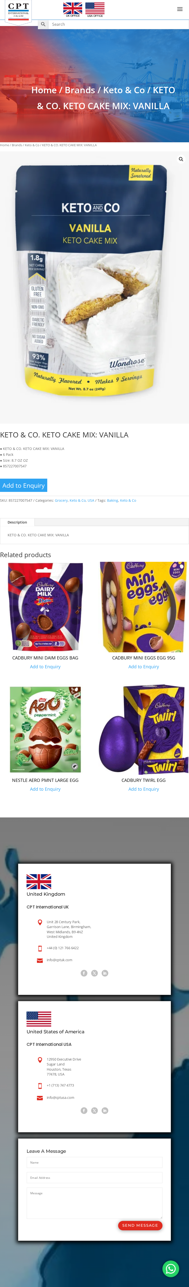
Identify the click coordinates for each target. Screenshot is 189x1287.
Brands (80, 90)
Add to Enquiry (23, 485)
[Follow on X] (94, 973)
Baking (112, 500)
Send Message (140, 1225)
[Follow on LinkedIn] (105, 973)
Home (44, 90)
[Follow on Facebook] (84, 973)
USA (91, 500)
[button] (181, 159)
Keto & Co (124, 90)
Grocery (61, 500)
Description (17, 522)
